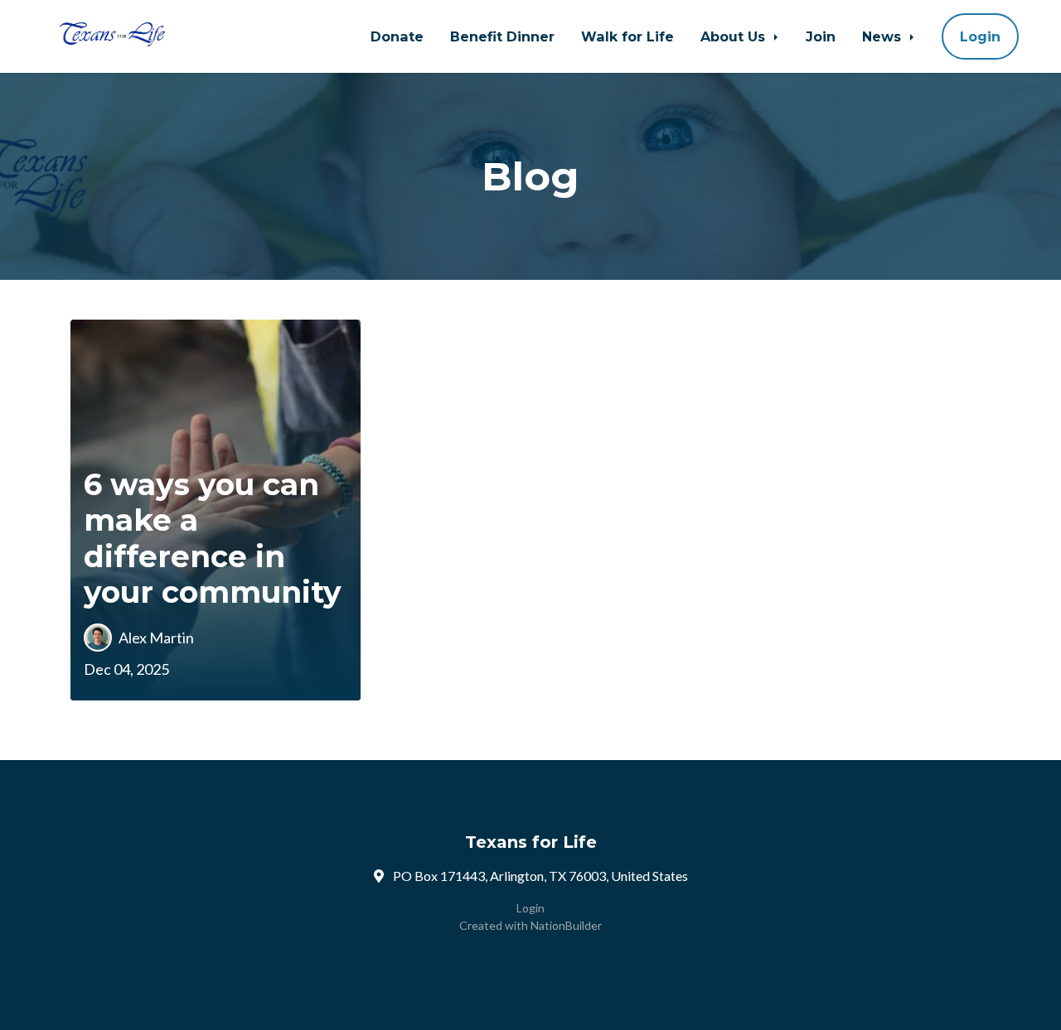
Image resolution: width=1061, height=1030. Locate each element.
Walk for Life (627, 36)
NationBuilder (566, 925)
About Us (734, 36)
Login (980, 36)
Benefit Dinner (502, 36)
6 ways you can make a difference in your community (213, 538)
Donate (397, 36)
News (883, 36)
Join (821, 36)
